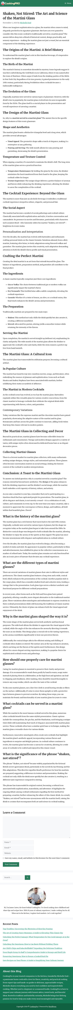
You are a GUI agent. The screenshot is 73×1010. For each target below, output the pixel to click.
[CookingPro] (10, 3)
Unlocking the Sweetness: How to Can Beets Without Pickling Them (30, 944)
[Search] (27, 877)
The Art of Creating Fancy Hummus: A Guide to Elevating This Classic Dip (33, 933)
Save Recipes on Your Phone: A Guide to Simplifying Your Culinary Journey (33, 960)
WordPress (52, 1007)
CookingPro (34, 1007)
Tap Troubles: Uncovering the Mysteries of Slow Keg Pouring (28, 929)
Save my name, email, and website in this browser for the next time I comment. (37, 858)
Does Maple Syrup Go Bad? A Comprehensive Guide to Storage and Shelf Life (34, 952)
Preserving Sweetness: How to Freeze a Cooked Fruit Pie (25, 956)
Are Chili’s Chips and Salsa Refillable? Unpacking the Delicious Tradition (32, 948)
